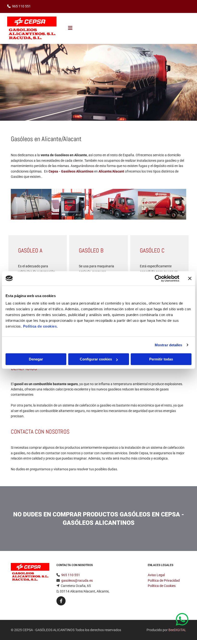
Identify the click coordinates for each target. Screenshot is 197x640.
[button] (183, 619)
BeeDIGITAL (177, 630)
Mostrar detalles (168, 345)
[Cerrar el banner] (189, 278)
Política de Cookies (162, 586)
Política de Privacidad (164, 580)
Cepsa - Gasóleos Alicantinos (71, 171)
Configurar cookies (96, 359)
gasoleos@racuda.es (77, 580)
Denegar (36, 359)
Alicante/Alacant (111, 171)
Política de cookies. (40, 326)
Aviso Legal (156, 575)
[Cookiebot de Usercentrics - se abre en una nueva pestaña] (158, 278)
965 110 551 (21, 6)
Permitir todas (161, 359)
